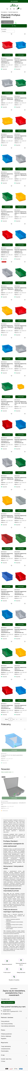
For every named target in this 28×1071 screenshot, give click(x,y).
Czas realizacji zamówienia (8, 1026)
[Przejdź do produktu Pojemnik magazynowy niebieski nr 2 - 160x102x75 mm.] (7, 159)
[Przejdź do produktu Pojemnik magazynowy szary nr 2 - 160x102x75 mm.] (21, 159)
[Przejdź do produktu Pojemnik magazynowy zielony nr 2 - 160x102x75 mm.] (7, 197)
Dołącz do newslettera (8, 1002)
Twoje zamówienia (6, 1046)
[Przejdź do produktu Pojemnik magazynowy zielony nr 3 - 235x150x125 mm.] (21, 462)
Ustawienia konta (5, 1048)
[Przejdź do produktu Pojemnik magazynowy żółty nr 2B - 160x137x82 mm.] (21, 386)
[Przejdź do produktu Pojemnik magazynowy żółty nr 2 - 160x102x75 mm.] (21, 197)
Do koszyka (7, 54)
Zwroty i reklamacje (6, 1036)
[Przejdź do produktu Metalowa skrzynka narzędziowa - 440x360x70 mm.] (14, 788)
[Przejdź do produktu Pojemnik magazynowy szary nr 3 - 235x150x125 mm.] (7, 462)
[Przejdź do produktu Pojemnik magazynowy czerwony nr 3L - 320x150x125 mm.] (7, 538)
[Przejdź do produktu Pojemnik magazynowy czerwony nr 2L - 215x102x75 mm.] (7, 235)
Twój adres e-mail (5, 999)
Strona (6, 719)
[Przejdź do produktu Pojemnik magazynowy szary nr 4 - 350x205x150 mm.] (21, 614)
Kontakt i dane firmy (6, 1059)
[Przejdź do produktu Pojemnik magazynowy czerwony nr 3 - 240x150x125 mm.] (7, 424)
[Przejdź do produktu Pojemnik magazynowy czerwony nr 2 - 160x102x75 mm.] (21, 121)
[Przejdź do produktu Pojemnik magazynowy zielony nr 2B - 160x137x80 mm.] (7, 386)
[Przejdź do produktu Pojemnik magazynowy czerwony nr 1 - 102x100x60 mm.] (7, 45)
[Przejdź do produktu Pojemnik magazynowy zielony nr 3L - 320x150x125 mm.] (21, 538)
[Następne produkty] (16, 719)
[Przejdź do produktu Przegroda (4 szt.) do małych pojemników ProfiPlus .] (14, 740)
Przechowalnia (4, 1051)
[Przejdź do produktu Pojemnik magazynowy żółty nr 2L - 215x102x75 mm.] (7, 311)
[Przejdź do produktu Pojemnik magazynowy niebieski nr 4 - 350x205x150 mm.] (7, 614)
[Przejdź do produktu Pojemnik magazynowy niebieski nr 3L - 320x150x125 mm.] (7, 576)
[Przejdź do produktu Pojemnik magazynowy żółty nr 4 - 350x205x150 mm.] (21, 652)
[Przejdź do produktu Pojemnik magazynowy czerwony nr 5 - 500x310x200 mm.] (7, 690)
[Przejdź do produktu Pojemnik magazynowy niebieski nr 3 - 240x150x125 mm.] (21, 424)
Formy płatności (5, 1021)
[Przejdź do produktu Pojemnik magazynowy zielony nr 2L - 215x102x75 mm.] (21, 273)
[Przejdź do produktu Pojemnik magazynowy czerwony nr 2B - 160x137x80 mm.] (21, 311)
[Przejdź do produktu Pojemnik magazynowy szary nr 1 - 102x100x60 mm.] (7, 83)
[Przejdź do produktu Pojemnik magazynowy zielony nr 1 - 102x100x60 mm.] (21, 83)
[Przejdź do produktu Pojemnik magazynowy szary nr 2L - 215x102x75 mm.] (7, 273)
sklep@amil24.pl (6, 1013)
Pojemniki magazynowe (13, 12)
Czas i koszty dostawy (7, 1023)
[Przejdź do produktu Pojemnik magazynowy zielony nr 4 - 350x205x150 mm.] (7, 652)
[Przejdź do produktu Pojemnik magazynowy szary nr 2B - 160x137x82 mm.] (21, 348)
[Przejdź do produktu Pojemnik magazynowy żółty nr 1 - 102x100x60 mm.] (7, 121)
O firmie (3, 1061)
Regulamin (3, 1038)
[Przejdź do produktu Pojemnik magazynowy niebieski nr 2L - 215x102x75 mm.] (21, 235)
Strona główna (4, 12)
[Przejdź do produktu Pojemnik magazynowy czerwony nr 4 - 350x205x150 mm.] (21, 576)
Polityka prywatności (6, 1034)
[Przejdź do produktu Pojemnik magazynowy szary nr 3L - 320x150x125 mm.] (21, 500)
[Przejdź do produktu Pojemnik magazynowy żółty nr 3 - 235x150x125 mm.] (7, 500)
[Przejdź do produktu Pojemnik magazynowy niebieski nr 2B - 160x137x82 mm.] (7, 348)
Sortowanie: (3, 29)
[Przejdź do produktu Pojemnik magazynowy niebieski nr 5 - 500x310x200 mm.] (21, 690)
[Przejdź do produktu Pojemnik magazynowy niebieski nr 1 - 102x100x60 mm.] (21, 45)
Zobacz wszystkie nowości (6, 772)
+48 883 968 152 (7, 1010)
